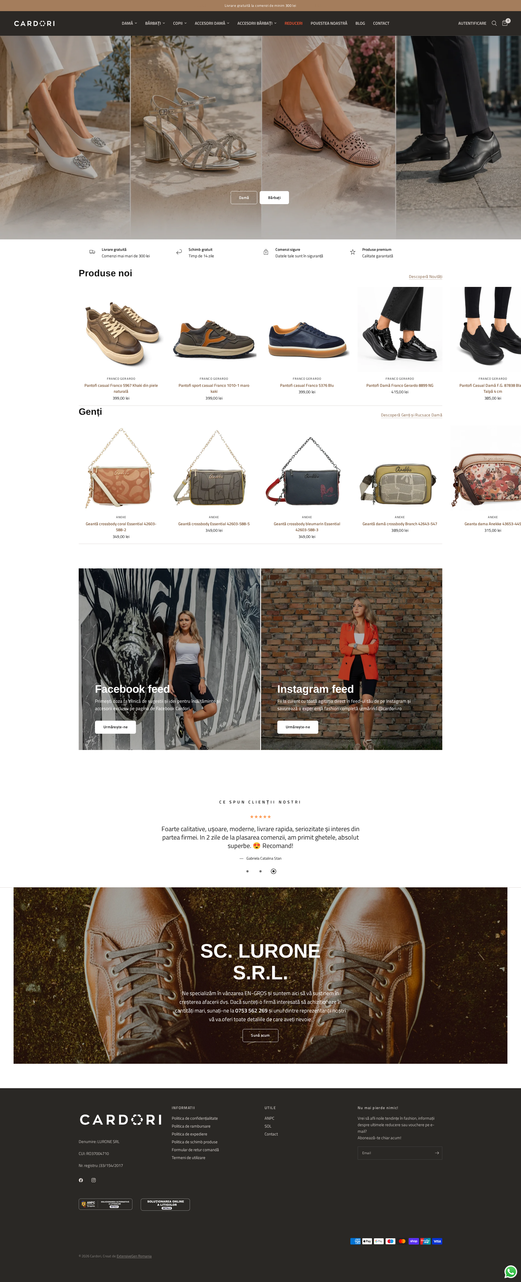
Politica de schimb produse (195, 1142)
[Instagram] (97, 1180)
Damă (127, 23)
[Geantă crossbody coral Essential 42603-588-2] (121, 467)
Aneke (121, 517)
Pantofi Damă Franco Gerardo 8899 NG (399, 385)
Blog (360, 23)
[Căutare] (494, 23)
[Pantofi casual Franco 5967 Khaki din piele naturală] (121, 329)
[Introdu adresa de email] (436, 1153)
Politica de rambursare (191, 1126)
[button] (244, 197)
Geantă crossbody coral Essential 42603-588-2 (121, 527)
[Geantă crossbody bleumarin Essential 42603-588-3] (307, 467)
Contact (381, 23)
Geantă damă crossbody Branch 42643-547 (400, 524)
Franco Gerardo (121, 378)
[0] (503, 23)
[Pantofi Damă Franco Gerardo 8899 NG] (400, 329)
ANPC (269, 1118)
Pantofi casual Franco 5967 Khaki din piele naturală (121, 388)
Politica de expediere (189, 1134)
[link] (297, 727)
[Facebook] (85, 1180)
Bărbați (153, 23)
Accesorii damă (210, 23)
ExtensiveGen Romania (134, 1256)
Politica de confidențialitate (195, 1118)
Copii (178, 23)
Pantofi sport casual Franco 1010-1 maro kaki (214, 388)
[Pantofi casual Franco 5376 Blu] (307, 329)
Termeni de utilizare (188, 1157)
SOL (268, 1126)
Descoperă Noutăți (425, 276)
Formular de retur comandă (195, 1150)
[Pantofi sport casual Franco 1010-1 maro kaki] (214, 329)
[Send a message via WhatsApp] (510, 1271)
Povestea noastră (329, 23)
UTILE (270, 1108)
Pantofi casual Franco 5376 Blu (307, 385)
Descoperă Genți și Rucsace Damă (411, 415)
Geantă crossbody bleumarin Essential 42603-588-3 (307, 527)
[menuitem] (129, 23)
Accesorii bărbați (254, 23)
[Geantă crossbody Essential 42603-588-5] (214, 467)
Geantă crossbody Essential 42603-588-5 (214, 524)
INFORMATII (183, 1108)
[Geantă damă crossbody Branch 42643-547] (400, 467)
